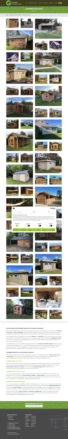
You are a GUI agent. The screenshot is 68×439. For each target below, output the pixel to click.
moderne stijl (22, 345)
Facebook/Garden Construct (14, 427)
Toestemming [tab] (19, 211)
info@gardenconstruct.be (13, 423)
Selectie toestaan (34, 229)
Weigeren (19, 229)
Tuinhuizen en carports (33, 2)
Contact (56, 2)
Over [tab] (49, 211)
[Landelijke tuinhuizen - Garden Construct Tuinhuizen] (48, 34)
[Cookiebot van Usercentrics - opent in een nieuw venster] (51, 208)
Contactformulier (11, 425)
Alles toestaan (48, 229)
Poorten (39, 2)
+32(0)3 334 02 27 (11, 424)
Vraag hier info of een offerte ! (34, 406)
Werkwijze (51, 2)
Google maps (10, 419)
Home (26, 2)
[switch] (28, 225)
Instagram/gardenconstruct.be (14, 428)
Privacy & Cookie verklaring (13, 434)
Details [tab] (34, 211)
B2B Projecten (45, 2)
